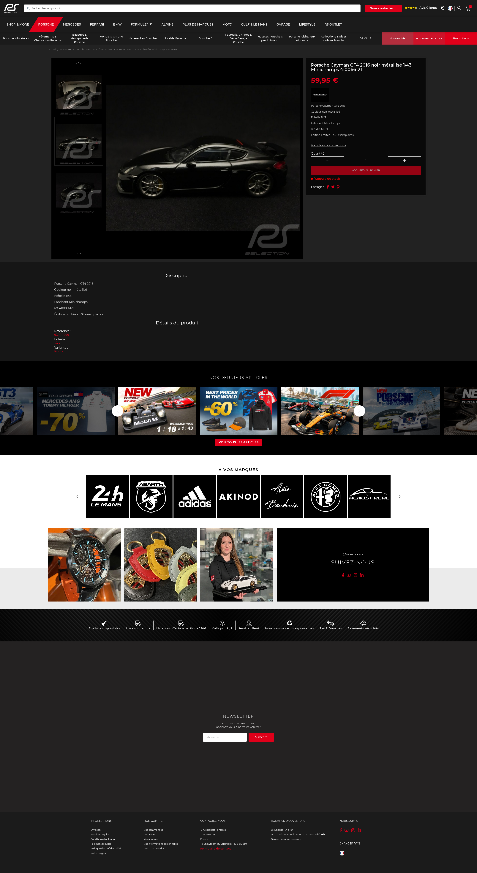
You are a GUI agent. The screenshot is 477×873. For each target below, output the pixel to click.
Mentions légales (100, 834)
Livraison (96, 829)
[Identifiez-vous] (459, 8)
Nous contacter (381, 8)
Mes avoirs (149, 834)
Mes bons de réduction (156, 848)
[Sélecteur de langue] (450, 8)
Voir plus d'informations (328, 145)
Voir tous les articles (238, 442)
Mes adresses (150, 839)
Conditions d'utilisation (103, 839)
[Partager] (327, 187)
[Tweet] (333, 187)
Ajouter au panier (366, 170)
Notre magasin (99, 853)
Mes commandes (153, 829)
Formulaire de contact (215, 848)
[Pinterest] (338, 187)
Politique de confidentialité (106, 848)
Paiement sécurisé (101, 843)
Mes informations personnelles (160, 843)
